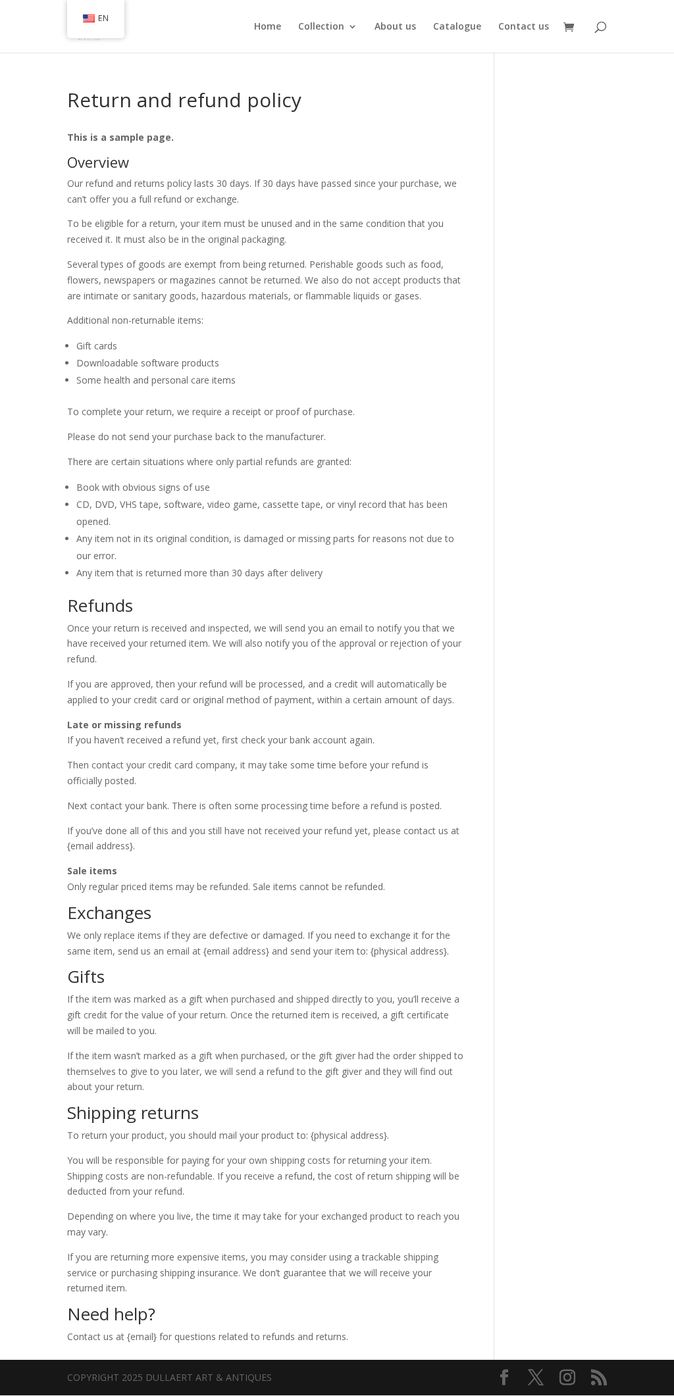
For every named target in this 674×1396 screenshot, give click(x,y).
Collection (321, 27)
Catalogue (457, 27)
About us (395, 27)
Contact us (523, 27)
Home (267, 27)
